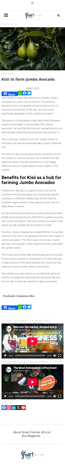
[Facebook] (24, 94)
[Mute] (54, 355)
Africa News (9, 24)
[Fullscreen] (59, 355)
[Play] (5, 355)
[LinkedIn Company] (13, 408)
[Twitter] (29, 94)
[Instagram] (8, 408)
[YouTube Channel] (23, 408)
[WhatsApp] (20, 94)
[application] (32, 341)
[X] (18, 408)
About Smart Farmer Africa (31, 432)
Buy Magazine (31, 436)
